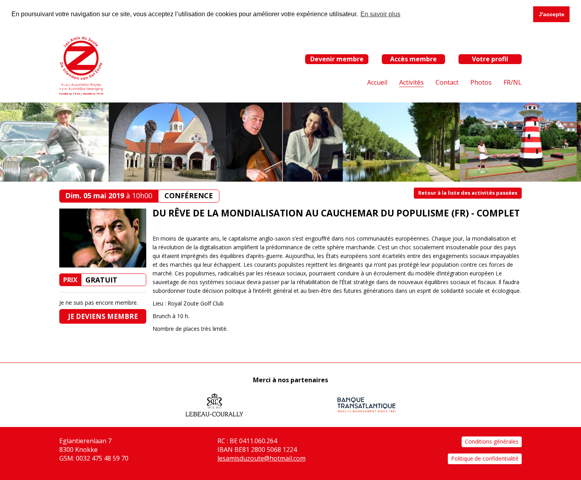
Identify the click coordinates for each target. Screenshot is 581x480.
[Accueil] (81, 63)
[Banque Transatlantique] (367, 404)
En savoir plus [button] (380, 14)
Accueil (377, 82)
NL (517, 82)
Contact (447, 82)
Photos (481, 82)
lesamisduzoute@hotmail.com (261, 458)
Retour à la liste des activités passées (467, 192)
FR (507, 82)
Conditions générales (492, 441)
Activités (411, 82)
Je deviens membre (103, 316)
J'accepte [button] (551, 14)
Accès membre (413, 59)
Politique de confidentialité (485, 458)
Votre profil (490, 59)
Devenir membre (337, 59)
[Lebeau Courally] (214, 405)
